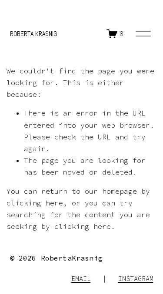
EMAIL (81, 278)
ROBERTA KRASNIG (33, 33)
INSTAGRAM (135, 278)
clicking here (35, 202)
